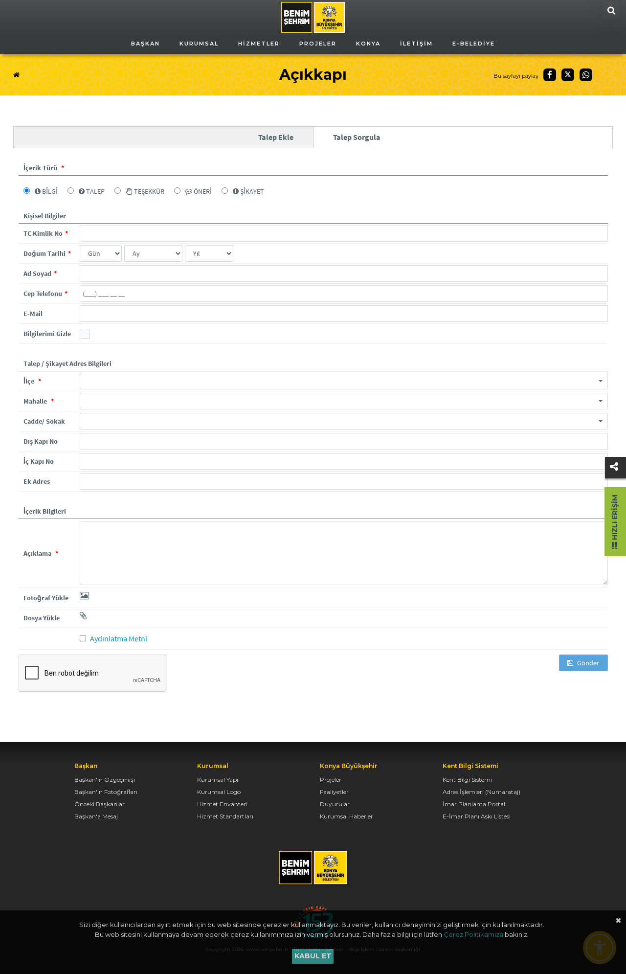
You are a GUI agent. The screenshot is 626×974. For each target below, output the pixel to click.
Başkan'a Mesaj (96, 816)
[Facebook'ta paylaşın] (549, 74)
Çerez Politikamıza (473, 934)
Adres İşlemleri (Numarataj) (481, 791)
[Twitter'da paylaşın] (567, 74)
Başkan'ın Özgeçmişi (104, 779)
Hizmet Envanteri (222, 804)
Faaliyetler (334, 791)
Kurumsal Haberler (346, 816)
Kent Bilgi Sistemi (467, 779)
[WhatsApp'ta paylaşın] (586, 74)
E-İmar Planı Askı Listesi (477, 816)
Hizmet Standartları (225, 816)
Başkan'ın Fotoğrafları (105, 791)
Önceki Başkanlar (99, 804)
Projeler (330, 779)
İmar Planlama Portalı (475, 804)
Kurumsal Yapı (217, 779)
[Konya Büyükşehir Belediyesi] (313, 16)
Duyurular (335, 804)
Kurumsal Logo (219, 791)
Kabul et (313, 955)
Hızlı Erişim (614, 518)
